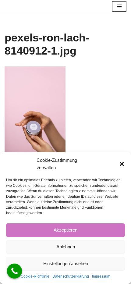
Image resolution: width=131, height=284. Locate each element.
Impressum (101, 276)
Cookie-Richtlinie (35, 276)
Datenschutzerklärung (70, 276)
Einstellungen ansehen (65, 263)
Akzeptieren (65, 230)
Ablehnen (65, 246)
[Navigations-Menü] (119, 6)
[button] (122, 164)
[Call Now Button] (14, 271)
